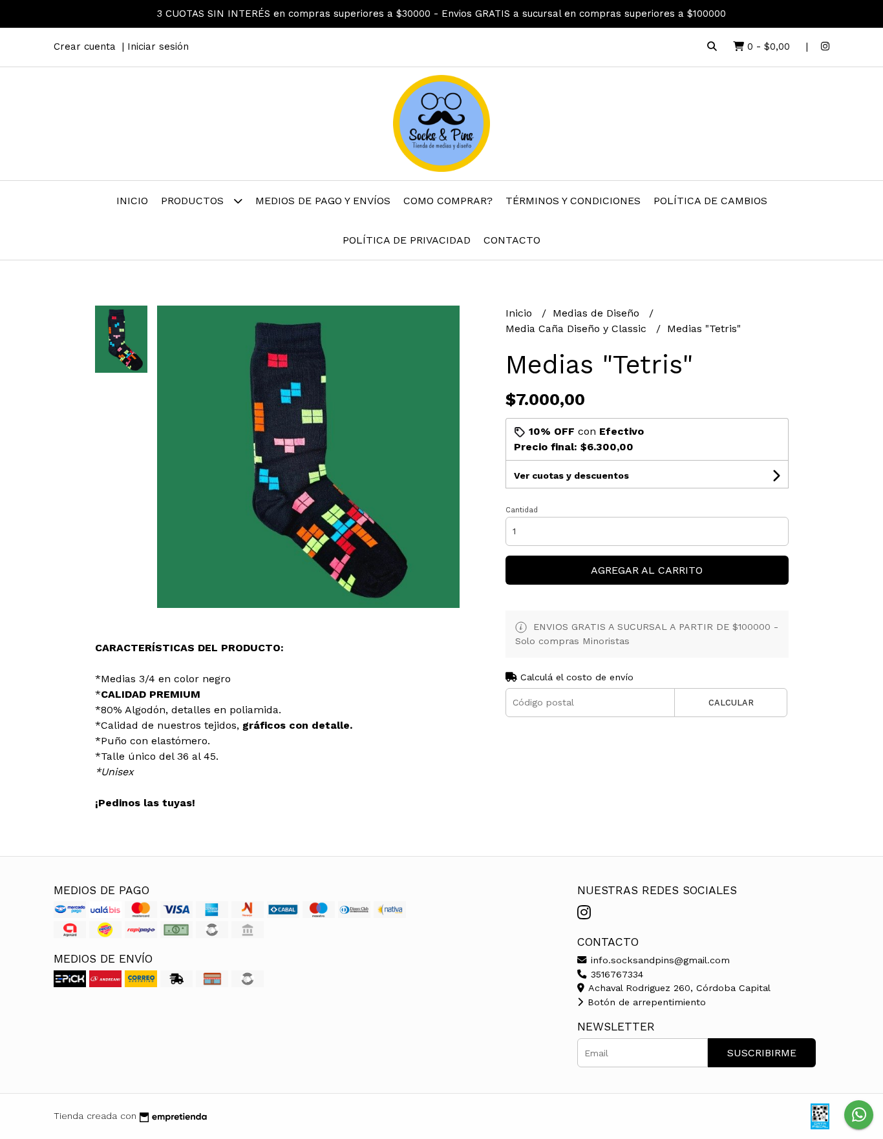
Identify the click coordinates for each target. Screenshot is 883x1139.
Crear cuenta (85, 46)
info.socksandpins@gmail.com (659, 960)
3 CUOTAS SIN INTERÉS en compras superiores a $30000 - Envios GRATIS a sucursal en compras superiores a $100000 (441, 13)
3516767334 (615, 974)
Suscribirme (761, 1053)
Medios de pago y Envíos (322, 200)
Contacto (512, 240)
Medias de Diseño (598, 313)
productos (194, 200)
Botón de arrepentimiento (645, 1002)
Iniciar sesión (158, 46)
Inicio (132, 200)
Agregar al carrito (647, 570)
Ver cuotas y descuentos (571, 475)
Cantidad (521, 510)
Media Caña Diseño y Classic (577, 328)
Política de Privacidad (407, 240)
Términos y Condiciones (573, 200)
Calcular (731, 702)
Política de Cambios (710, 200)
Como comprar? (448, 200)
